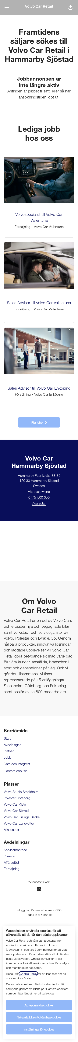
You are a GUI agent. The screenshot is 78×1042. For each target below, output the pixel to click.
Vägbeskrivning (39, 491)
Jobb (7, 757)
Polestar (10, 856)
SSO (58, 910)
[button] (70, 7)
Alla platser (11, 829)
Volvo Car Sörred (16, 810)
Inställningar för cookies (39, 1029)
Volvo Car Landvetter (19, 823)
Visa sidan (39, 503)
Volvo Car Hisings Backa (22, 817)
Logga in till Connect (39, 914)
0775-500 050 (39, 497)
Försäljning (12, 869)
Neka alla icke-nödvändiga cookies (39, 1017)
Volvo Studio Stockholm (21, 792)
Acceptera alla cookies (39, 1005)
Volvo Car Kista (15, 804)
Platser (9, 751)
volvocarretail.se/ (39, 881)
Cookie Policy (28, 973)
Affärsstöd (11, 862)
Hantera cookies (15, 771)
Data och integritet (17, 764)
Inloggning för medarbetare (34, 910)
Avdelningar (12, 745)
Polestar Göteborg (17, 798)
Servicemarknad (15, 850)
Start (7, 738)
